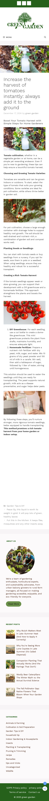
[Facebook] (19, 3)
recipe (9, 755)
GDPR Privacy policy (16, 788)
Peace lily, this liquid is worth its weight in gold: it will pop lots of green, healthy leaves (23, 513)
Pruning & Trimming (16, 751)
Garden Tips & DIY (15, 506)
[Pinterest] (24, 3)
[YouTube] (29, 3)
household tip (13, 735)
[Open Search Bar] (45, 37)
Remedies (10, 759)
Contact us (34, 792)
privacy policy (36, 788)
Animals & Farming (15, 723)
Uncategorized (13, 767)
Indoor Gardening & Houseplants (22, 739)
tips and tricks (13, 763)
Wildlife (9, 771)
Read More (13, 604)
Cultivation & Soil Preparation (20, 727)
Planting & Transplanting (18, 747)
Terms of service (17, 792)
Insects (9, 743)
